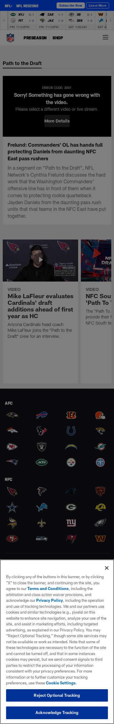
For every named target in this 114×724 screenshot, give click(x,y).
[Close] (106, 568)
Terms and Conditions (48, 588)
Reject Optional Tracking (57, 695)
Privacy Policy (49, 600)
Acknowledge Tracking (57, 712)
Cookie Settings (61, 682)
